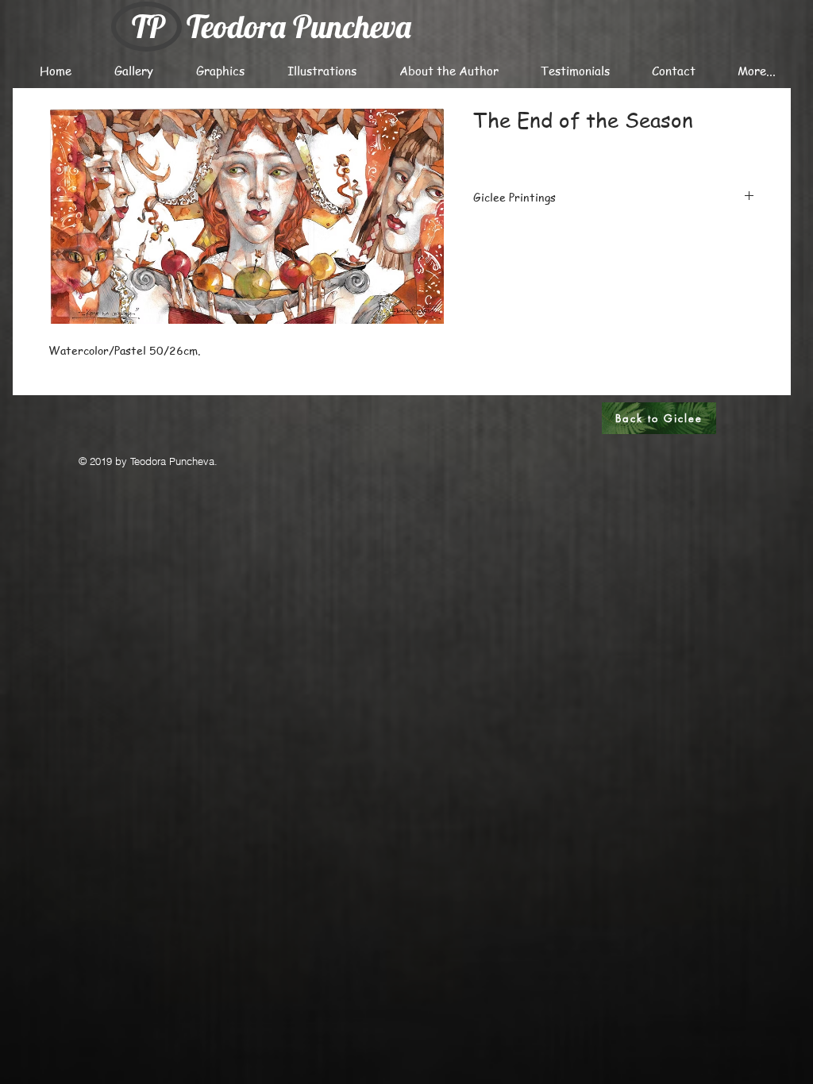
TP (148, 26)
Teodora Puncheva (299, 26)
